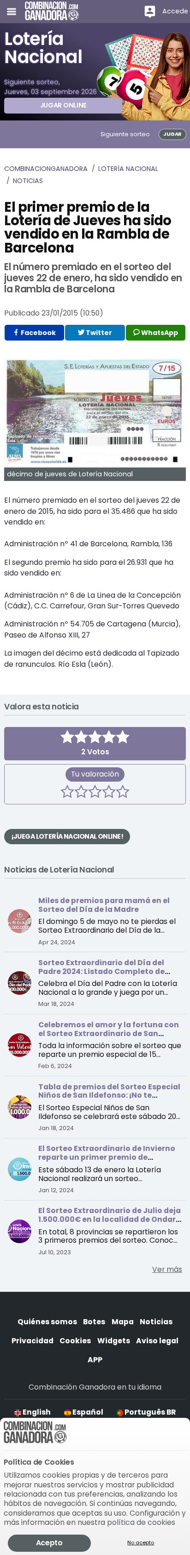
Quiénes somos (47, 1321)
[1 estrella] (67, 792)
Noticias (28, 180)
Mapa (123, 1321)
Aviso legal (157, 1340)
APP (95, 1359)
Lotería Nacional (128, 168)
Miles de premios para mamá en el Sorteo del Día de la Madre (104, 905)
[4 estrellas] (109, 792)
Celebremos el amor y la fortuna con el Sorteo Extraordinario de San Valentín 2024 (108, 1033)
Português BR (149, 1412)
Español (87, 1412)
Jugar (172, 134)
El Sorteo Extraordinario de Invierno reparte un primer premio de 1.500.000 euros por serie (106, 1157)
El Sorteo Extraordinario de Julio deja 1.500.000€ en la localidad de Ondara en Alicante (109, 1219)
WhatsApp (159, 332)
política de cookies (141, 1522)
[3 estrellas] (95, 792)
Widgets (113, 1340)
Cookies (75, 1340)
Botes (94, 1321)
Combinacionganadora (46, 168)
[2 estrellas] (81, 792)
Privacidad (32, 1340)
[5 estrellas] (123, 792)
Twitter (98, 332)
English (36, 1412)
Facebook (37, 332)
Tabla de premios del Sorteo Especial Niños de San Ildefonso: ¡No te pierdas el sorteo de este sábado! (109, 1095)
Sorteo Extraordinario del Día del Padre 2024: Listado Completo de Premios (101, 971)
